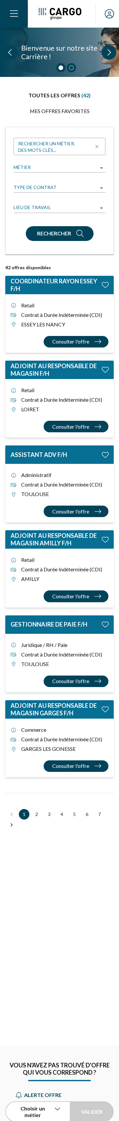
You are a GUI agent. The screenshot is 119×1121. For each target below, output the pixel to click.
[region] (59, 52)
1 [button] (24, 814)
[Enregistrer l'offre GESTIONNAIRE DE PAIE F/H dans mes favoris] (105, 624)
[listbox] (59, 168)
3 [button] (49, 814)
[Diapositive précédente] (10, 52)
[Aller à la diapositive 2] (71, 67)
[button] (11, 825)
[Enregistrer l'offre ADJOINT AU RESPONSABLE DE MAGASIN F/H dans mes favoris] (105, 369)
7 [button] (99, 814)
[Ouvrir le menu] (14, 14)
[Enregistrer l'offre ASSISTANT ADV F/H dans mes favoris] (105, 454)
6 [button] (87, 814)
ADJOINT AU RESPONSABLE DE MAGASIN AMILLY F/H (54, 539)
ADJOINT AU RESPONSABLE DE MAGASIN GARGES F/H (54, 709)
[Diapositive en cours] (60, 67)
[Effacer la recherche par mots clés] (96, 146)
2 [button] (36, 814)
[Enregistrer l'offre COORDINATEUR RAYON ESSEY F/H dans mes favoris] (105, 285)
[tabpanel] (59, 478)
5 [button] (74, 814)
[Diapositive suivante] (108, 52)
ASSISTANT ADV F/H (39, 454)
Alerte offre (42, 1095)
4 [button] (61, 814)
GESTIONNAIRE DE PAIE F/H (49, 624)
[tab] (59, 95)
